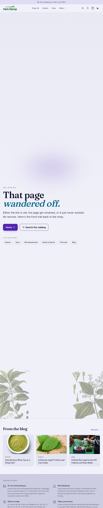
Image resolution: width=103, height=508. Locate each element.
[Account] (87, 8)
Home (9, 227)
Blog (74, 242)
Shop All (35, 8)
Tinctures (63, 242)
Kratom (45, 8)
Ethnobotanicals (31, 242)
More (61, 8)
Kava (54, 8)
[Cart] (92, 8)
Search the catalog (35, 227)
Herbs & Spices (48, 242)
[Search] (82, 8)
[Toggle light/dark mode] (97, 8)
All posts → (95, 429)
